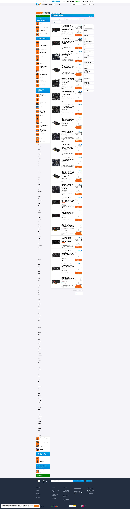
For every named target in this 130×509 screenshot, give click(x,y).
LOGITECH (39, 250)
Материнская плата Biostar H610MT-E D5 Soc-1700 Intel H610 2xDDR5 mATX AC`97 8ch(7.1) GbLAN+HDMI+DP (68, 93)
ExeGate (39, 151)
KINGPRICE (39, 423)
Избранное (84, 4)
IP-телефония (42, 63)
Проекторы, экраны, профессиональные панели (43, 130)
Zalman (39, 210)
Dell (38, 163)
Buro (38, 311)
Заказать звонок (56, 1)
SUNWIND (39, 421)
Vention (39, 299)
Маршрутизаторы (42, 56)
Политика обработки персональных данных (66, 491)
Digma (39, 313)
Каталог (65, 1)
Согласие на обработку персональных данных (66, 493)
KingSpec (39, 158)
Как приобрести (38, 489)
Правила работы (38, 487)
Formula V (39, 395)
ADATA (39, 280)
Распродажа (77, 1)
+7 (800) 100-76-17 (90, 487)
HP (38, 161)
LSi (38, 275)
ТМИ (38, 297)
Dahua (39, 278)
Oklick (39, 343)
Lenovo (39, 175)
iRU (38, 179)
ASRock (39, 238)
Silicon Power (40, 355)
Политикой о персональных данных (10, 506)
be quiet (39, 217)
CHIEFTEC (39, 212)
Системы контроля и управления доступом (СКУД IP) (43, 471)
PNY (38, 198)
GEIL (38, 433)
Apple (39, 165)
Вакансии (64, 496)
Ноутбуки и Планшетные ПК (44, 103)
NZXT (38, 252)
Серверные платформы (43, 45)
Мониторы (41, 107)
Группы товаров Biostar (56, 19)
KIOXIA (39, 268)
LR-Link (39, 336)
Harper (39, 318)
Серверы (41, 42)
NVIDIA (39, 240)
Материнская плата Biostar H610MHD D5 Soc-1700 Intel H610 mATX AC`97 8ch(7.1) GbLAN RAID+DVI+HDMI (68, 106)
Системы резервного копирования (43, 67)
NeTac (39, 271)
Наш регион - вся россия (47, 4)
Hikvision (39, 247)
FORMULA (39, 407)
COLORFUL (39, 369)
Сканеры (41, 122)
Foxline (39, 285)
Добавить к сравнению (79, 32)
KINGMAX (39, 428)
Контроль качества (65, 495)
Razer (39, 264)
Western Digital (40, 200)
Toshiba (39, 203)
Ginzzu (39, 306)
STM (38, 351)
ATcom (39, 292)
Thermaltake (40, 245)
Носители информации (44, 74)
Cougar (39, 320)
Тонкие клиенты (42, 99)
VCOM (39, 266)
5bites (39, 376)
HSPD (39, 390)
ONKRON (39, 365)
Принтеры (41, 115)
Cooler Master (40, 191)
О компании (86, 1)
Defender (39, 341)
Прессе (53, 489)
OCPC (39, 430)
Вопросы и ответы (54, 492)
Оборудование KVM (43, 59)
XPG (38, 426)
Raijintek (39, 172)
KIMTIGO (39, 419)
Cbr (38, 374)
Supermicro (39, 146)
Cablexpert (39, 348)
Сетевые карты (42, 85)
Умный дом (41, 449)
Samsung (39, 259)
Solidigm (39, 435)
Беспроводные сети (43, 77)
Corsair (39, 358)
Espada (39, 308)
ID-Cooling (39, 294)
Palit (38, 224)
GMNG (39, 409)
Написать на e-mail (77, 489)
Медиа (64, 500)
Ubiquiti (39, 177)
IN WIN (39, 205)
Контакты (91, 1)
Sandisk (39, 254)
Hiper (39, 189)
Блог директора (54, 495)
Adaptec (39, 229)
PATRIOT (39, 231)
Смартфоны (42, 138)
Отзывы (82, 1)
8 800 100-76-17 (46, 1)
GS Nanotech (40, 397)
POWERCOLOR (40, 402)
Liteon (39, 287)
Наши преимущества (66, 499)
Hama (39, 379)
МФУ (40, 118)
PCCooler (39, 362)
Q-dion (39, 383)
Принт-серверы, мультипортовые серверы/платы (42, 111)
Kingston (39, 196)
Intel (38, 186)
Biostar (39, 329)
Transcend (39, 236)
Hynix (39, 290)
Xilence (39, 222)
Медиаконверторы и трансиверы (43, 81)
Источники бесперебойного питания (44, 24)
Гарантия (37, 496)
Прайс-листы (54, 498)
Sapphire (39, 332)
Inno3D (39, 243)
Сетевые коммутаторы (43, 52)
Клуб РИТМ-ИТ (38, 497)
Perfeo (39, 334)
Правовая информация (66, 489)
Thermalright (40, 386)
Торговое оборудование (44, 442)
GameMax (39, 372)
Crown (39, 273)
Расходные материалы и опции (44, 126)
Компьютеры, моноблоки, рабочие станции (43, 95)
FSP (38, 261)
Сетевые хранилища (43, 49)
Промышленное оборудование (42, 446)
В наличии (83, 19)
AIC (38, 257)
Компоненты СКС (42, 30)
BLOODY (39, 168)
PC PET (39, 339)
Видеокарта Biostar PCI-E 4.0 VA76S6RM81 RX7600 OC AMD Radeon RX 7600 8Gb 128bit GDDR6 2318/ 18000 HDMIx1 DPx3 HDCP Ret (68, 239)
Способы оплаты (38, 491)
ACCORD (39, 404)
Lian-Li (39, 367)
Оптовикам (37, 490)
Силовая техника (42, 461)
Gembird (39, 304)
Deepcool (39, 219)
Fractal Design (40, 315)
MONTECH (39, 414)
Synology (39, 184)
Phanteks (39, 327)
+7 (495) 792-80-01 (39, 1)
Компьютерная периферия (42, 134)
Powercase (39, 322)
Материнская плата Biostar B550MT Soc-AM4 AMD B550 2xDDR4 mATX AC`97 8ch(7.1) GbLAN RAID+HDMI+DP (68, 133)
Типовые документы (55, 494)
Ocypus (39, 393)
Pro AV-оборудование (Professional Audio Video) (44, 438)
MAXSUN (39, 400)
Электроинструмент (43, 458)
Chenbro (39, 353)
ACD (38, 388)
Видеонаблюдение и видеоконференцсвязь (43, 34)
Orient (39, 301)
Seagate (39, 226)
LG (38, 170)
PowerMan (39, 207)
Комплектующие (42, 141)
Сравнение (89, 4)
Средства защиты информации (43, 71)
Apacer (39, 233)
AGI (38, 325)
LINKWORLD (39, 416)
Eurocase (39, 360)
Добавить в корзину (77, 34)
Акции (73, 1)
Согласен (36, 505)
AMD (38, 182)
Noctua (39, 381)
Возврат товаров (38, 494)
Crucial (39, 193)
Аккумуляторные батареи (44, 27)
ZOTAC (39, 346)
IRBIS (39, 144)
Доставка (69, 1)
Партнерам (53, 487)
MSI (38, 156)
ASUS (39, 149)
